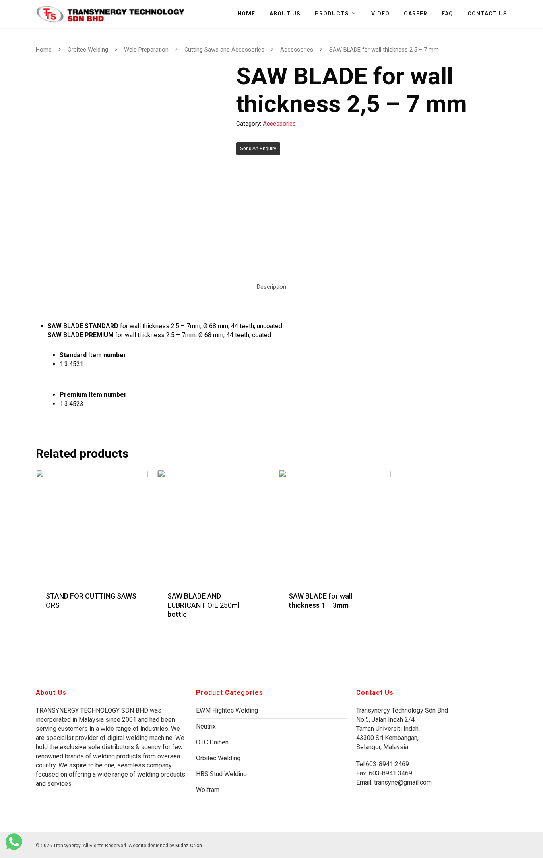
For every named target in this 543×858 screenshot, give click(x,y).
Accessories (296, 49)
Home (246, 13)
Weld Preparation (146, 49)
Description (271, 286)
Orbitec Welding (88, 49)
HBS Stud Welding (221, 774)
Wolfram (207, 790)
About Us (285, 13)
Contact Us (487, 13)
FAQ (447, 13)
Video (380, 13)
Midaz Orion (188, 845)
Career (415, 13)
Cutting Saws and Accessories (224, 49)
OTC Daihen (212, 742)
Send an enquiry (258, 148)
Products (332, 13)
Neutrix (206, 726)
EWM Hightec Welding (227, 710)
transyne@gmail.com (402, 782)
